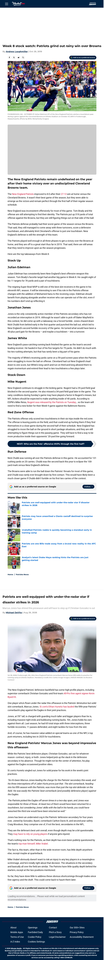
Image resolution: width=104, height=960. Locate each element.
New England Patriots (23, 194)
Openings (32, 927)
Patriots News (22, 574)
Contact (53, 927)
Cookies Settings (36, 941)
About (13, 927)
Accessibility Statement (82, 937)
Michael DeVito (14, 612)
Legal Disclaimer (57, 937)
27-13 (64, 194)
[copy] (23, 57)
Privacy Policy (77, 932)
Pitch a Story (55, 932)
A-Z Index (15, 941)
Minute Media (16, 948)
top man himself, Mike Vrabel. (33, 843)
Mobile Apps (16, 932)
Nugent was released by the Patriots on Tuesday (51, 402)
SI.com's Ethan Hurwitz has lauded (57, 706)
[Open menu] (6, 3)
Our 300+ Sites (77, 927)
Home (10, 574)
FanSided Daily (35, 932)
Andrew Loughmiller (17, 51)
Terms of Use (17, 937)
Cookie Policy (34, 937)
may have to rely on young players (30, 834)
